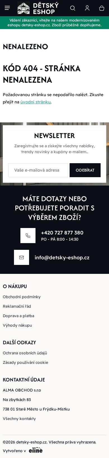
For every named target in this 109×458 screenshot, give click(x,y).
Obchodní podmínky (22, 297)
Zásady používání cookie (25, 362)
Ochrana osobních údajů (25, 353)
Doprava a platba (18, 316)
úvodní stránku (35, 102)
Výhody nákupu (17, 325)
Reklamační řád (17, 306)
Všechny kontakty (19, 419)
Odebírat (85, 170)
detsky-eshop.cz (31, 442)
